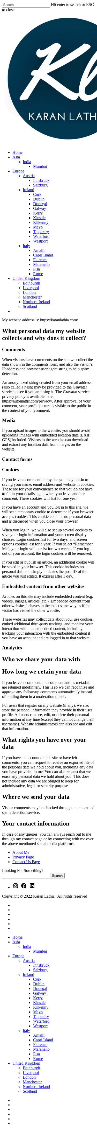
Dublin (38, 984)
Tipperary (41, 1016)
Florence (40, 1044)
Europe (18, 956)
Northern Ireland (36, 1086)
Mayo (38, 1012)
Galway (39, 993)
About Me (20, 852)
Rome (38, 1058)
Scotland (30, 1091)
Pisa (36, 1054)
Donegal (40, 988)
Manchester (32, 1082)
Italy (26, 1030)
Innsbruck (41, 965)
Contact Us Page (26, 861)
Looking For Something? (22, 870)
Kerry (38, 998)
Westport (40, 1026)
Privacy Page (23, 857)
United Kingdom (26, 1063)
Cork (37, 979)
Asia (16, 942)
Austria (29, 960)
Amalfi (38, 1035)
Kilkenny (40, 1007)
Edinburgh (31, 1068)
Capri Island (43, 1040)
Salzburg (40, 970)
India (27, 946)
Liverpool (31, 1072)
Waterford (41, 1021)
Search (57, 876)
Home (17, 937)
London (29, 1077)
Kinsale (39, 1002)
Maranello (41, 1049)
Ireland (28, 974)
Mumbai (40, 951)
